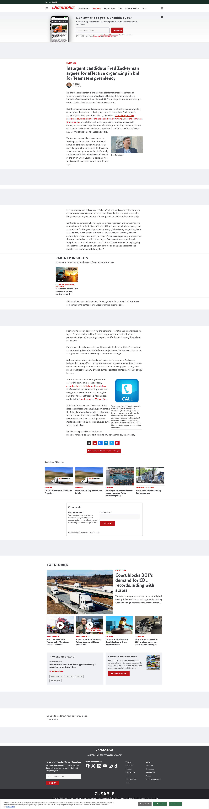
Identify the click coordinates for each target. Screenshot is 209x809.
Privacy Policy (96, 36)
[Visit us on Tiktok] (116, 765)
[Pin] (117, 443)
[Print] (89, 443)
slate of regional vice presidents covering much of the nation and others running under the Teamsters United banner (104, 118)
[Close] (205, 803)
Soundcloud (55, 681)
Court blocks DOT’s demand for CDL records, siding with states (134, 583)
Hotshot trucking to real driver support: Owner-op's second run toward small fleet (72, 665)
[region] (104, 804)
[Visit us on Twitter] (93, 765)
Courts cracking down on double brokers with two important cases (117, 642)
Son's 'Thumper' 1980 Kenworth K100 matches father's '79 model (58, 642)
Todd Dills (76, 84)
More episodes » (56, 671)
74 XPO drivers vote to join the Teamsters (58, 491)
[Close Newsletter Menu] (162, 17)
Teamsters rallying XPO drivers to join (88, 491)
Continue (107, 523)
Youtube (69, 676)
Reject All (160, 804)
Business (71, 63)
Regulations (120, 570)
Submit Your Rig (119, 673)
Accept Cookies (176, 804)
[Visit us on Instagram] (111, 765)
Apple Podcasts (56, 676)
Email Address (106, 512)
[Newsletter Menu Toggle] (162, 8)
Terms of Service (108, 36)
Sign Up (52, 783)
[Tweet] (112, 443)
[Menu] (47, 8)
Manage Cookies (118, 798)
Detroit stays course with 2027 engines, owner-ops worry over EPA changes (146, 642)
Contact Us (155, 798)
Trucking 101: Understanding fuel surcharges (148, 491)
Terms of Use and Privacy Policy (109, 35)
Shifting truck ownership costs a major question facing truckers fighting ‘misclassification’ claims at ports (119, 493)
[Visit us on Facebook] (88, 765)
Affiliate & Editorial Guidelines (137, 798)
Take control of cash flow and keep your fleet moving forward (67, 291)
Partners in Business (145, 488)
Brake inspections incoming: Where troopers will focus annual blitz (88, 642)
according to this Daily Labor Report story (86, 385)
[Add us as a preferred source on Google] (95, 443)
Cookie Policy (10, 807)
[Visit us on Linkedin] (99, 765)
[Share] (100, 443)
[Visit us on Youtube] (105, 765)
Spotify (79, 676)
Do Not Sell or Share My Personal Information (92, 798)
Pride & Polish (53, 637)
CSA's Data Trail (83, 637)
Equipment (139, 637)
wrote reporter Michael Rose (94, 399)
